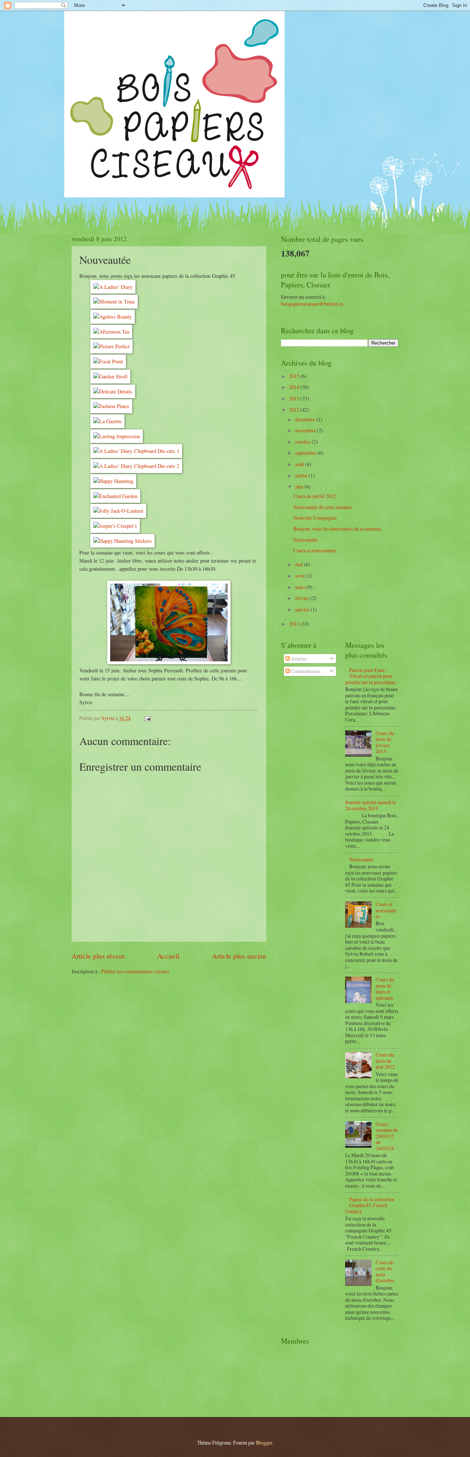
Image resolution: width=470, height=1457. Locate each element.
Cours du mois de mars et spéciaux (385, 988)
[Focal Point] (108, 361)
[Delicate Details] (112, 391)
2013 (294, 398)
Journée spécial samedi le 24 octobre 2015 (370, 805)
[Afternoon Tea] (111, 331)
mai (299, 564)
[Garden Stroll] (110, 376)
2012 (294, 409)
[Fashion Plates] (111, 406)
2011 (294, 623)
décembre (305, 419)
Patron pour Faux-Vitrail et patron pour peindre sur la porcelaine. (370, 676)
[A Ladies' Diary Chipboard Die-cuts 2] (136, 465)
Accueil (168, 955)
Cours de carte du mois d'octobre (385, 1271)
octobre (303, 441)
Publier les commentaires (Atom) (135, 971)
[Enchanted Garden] (115, 496)
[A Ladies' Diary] (112, 286)
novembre (306, 430)
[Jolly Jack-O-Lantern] (118, 510)
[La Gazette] (107, 421)
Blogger (264, 1442)
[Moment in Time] (114, 301)
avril (300, 575)
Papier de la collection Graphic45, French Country (369, 1205)
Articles (298, 658)
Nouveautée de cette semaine (322, 507)
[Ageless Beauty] (112, 316)
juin (299, 486)
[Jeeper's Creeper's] (115, 525)
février (302, 598)
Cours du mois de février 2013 (385, 742)
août (300, 464)
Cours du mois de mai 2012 (385, 1060)
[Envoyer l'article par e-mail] (147, 718)
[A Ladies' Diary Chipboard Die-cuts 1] (136, 450)
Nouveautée (305, 539)
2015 (294, 376)
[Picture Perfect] (111, 346)
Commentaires (305, 671)
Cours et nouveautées (314, 550)
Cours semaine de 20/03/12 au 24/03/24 (387, 1136)
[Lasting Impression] (116, 436)
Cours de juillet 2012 (314, 496)
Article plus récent (98, 955)
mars (300, 587)
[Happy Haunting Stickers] (122, 540)
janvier (303, 609)
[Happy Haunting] (113, 480)
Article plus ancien (239, 955)
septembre (306, 452)
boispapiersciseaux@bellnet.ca (312, 303)
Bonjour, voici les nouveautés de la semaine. (337, 528)
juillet (301, 475)
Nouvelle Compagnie (315, 517)
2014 (294, 387)
